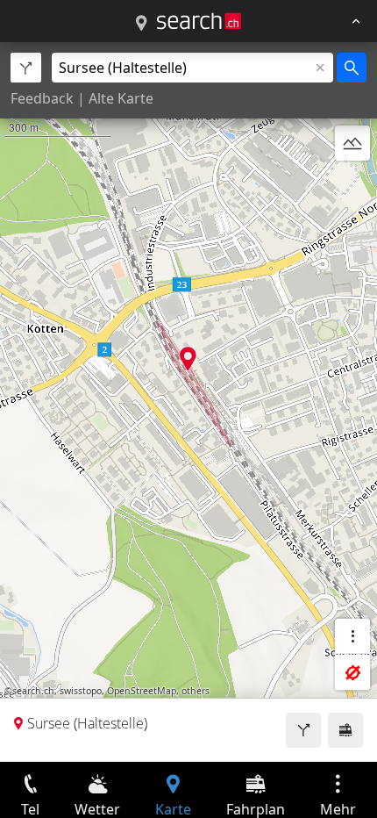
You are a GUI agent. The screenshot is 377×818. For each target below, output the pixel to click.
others (195, 691)
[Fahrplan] (345, 730)
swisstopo (81, 691)
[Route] (303, 730)
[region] (188, 402)
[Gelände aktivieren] (352, 143)
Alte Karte (121, 98)
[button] (188, 358)
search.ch (33, 691)
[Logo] (199, 21)
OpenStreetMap (141, 691)
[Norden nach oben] (352, 185)
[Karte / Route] (141, 23)
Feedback (42, 98)
